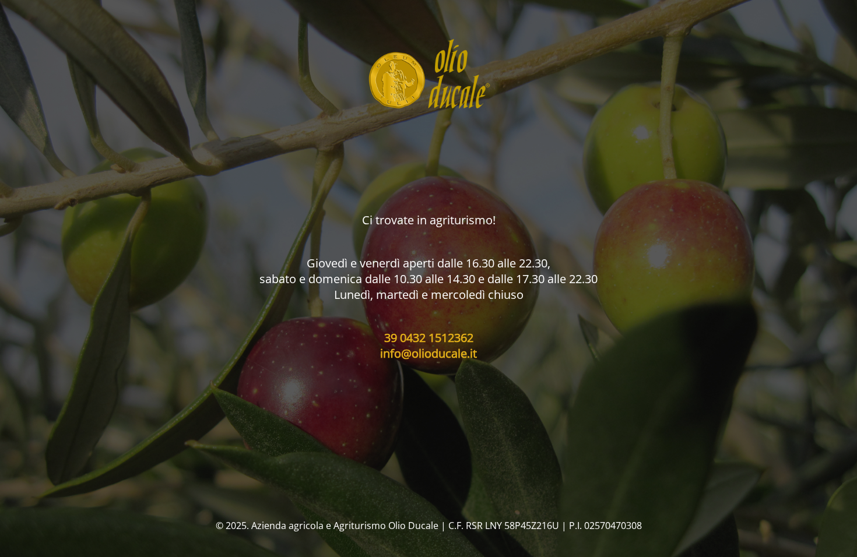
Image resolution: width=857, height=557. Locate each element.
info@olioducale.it (428, 353)
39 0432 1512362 (428, 338)
